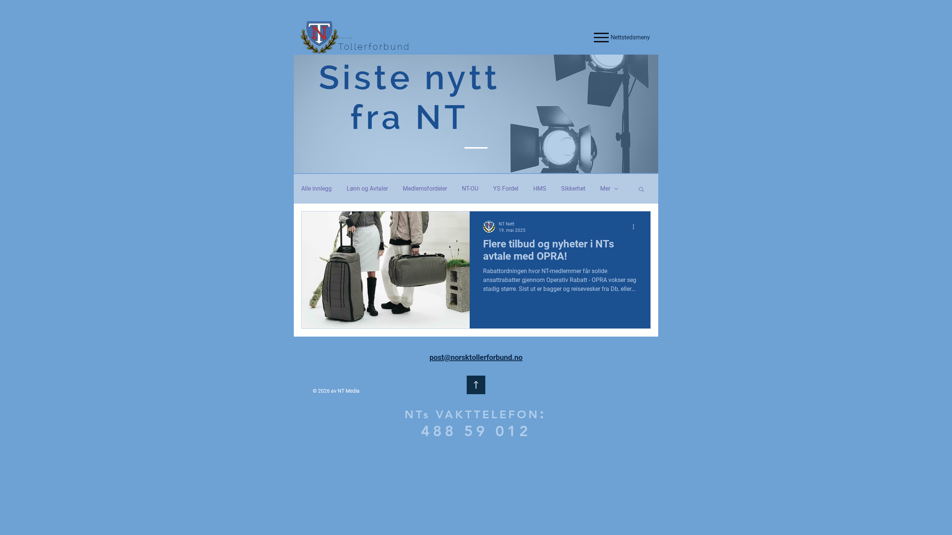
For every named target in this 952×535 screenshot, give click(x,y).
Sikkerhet (573, 188)
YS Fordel (505, 188)
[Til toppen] (476, 385)
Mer (605, 188)
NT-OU (470, 188)
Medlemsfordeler (425, 188)
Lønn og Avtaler (367, 188)
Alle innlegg (316, 188)
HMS (539, 188)
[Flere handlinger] (635, 226)
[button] (641, 190)
